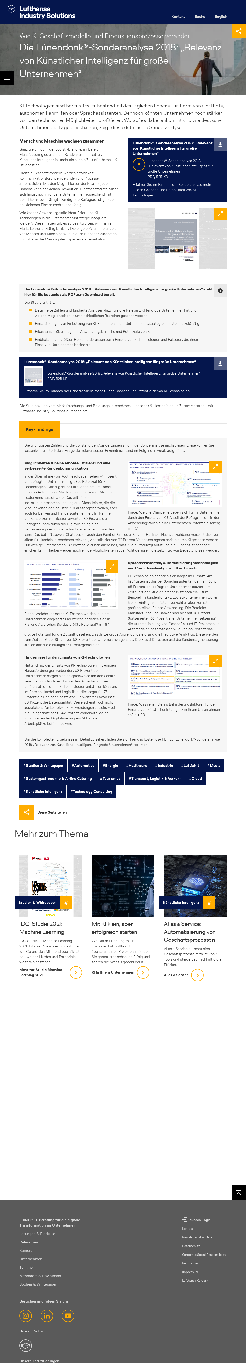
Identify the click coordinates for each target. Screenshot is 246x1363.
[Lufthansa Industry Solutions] (41, 12)
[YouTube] (68, 1316)
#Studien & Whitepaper (43, 765)
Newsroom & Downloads (40, 1275)
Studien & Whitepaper (37, 902)
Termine (26, 1267)
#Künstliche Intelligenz (42, 791)
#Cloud (195, 778)
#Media (213, 765)
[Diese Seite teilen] (239, 31)
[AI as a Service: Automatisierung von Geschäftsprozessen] (195, 886)
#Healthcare (136, 765)
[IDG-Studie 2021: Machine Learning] (50, 886)
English (221, 16)
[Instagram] (25, 1316)
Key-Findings (39, 429)
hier (133, 739)
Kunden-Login (199, 1220)
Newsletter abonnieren (198, 1237)
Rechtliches (190, 1263)
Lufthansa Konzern (195, 1280)
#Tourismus (110, 778)
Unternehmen (30, 1259)
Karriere (25, 1250)
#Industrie (164, 765)
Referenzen (28, 1242)
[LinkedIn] (47, 1316)
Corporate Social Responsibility (204, 1254)
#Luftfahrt (190, 765)
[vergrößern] (177, 239)
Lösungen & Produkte (37, 1233)
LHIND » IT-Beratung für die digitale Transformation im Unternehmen (49, 1223)
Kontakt (178, 16)
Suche (200, 16)
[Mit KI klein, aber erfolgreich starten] (123, 886)
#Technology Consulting (91, 791)
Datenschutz (191, 1246)
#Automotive (83, 765)
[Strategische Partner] (25, 1345)
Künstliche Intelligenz (181, 902)
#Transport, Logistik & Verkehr (155, 778)
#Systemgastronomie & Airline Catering (57, 778)
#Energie (110, 765)
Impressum (190, 1272)
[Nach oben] (239, 1192)
